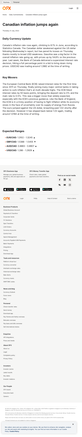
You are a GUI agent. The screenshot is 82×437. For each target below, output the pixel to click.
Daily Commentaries (16, 15)
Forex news (7, 295)
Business (6, 2)
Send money (7, 310)
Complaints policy (9, 355)
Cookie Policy (14, 431)
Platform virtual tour (9, 261)
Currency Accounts (9, 230)
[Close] (73, 424)
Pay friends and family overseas (14, 317)
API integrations (8, 337)
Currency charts (8, 278)
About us (6, 348)
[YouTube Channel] (65, 185)
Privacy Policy (7, 358)
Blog (4, 299)
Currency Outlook (9, 292)
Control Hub (7, 233)
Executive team (8, 393)
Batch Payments (8, 243)
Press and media (8, 340)
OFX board (7, 389)
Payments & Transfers (10, 213)
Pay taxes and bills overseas (12, 323)
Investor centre (8, 369)
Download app (8, 313)
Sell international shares (11, 327)
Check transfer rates (10, 307)
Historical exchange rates (11, 271)
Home (5, 15)
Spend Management (10, 237)
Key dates (6, 376)
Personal (16, 2)
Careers (6, 396)
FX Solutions (7, 220)
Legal (5, 352)
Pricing (5, 250)
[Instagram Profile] (70, 185)
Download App (8, 253)
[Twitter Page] (70, 180)
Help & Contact (52, 198)
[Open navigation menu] (77, 8)
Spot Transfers (8, 223)
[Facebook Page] (60, 180)
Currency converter (9, 265)
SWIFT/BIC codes (9, 281)
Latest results (7, 372)
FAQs (35, 198)
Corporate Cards (8, 217)
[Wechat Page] (60, 185)
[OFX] (7, 8)
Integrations (7, 247)
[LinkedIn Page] (65, 180)
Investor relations (9, 379)
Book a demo (71, 198)
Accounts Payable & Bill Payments (14, 240)
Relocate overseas (9, 320)
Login (71, 8)
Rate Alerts (7, 275)
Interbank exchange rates (11, 268)
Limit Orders (7, 227)
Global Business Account (11, 210)
